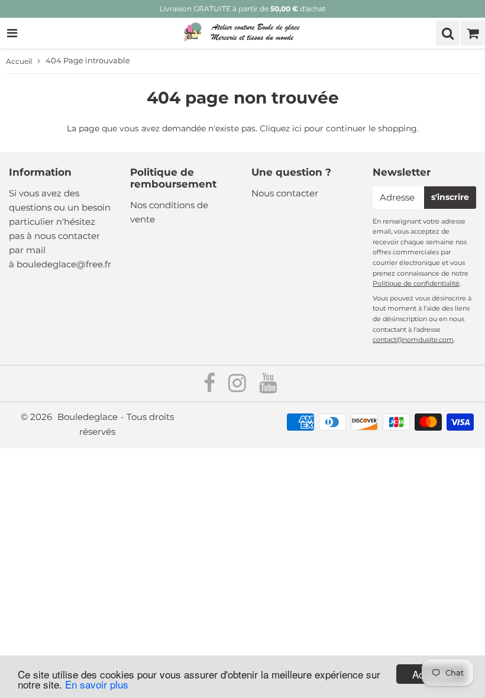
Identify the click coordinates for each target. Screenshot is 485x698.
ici (297, 128)
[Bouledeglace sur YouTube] (268, 387)
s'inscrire (450, 197)
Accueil (19, 61)
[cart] (472, 33)
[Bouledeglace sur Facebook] (211, 387)
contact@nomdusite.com (413, 339)
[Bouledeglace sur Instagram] (238, 387)
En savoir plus (96, 684)
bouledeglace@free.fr (64, 264)
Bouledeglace (87, 416)
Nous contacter (284, 193)
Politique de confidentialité (416, 283)
